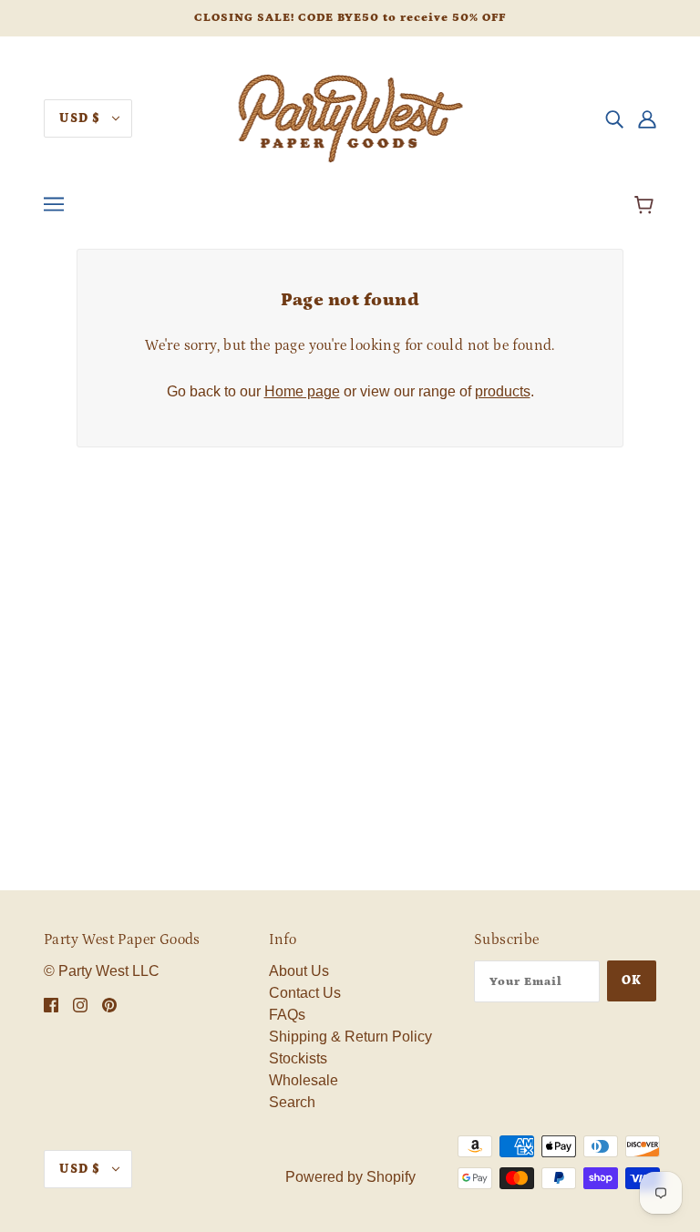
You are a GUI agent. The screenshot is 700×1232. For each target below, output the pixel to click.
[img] (614, 118)
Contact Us (305, 993)
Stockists (298, 1058)
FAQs (287, 1014)
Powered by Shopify (350, 1177)
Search (292, 1102)
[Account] (647, 118)
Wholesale (303, 1080)
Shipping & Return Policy (350, 1036)
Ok (632, 980)
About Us (299, 971)
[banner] (350, 117)
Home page (302, 391)
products (502, 391)
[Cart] (647, 207)
